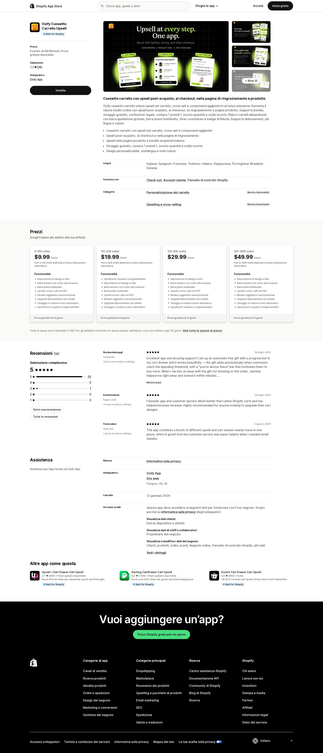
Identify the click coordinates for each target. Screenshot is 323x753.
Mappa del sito (163, 742)
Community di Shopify (204, 686)
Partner (247, 700)
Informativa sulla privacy (164, 461)
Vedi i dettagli (156, 553)
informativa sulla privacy (178, 512)
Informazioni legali (255, 715)
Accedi (258, 6)
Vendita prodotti (94, 686)
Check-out (154, 180)
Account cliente (174, 180)
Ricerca (194, 700)
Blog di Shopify (200, 693)
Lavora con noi (252, 678)
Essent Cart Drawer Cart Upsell (241, 572)
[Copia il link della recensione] (124, 352)
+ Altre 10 (251, 80)
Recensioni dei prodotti (152, 686)
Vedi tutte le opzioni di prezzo (202, 330)
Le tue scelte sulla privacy (197, 742)
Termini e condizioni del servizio (87, 742)
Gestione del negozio (98, 715)
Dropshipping (145, 671)
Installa (61, 90)
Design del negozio (96, 700)
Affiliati (247, 707)
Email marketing (147, 700)
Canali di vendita (95, 671)
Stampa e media (253, 693)
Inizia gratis (280, 6)
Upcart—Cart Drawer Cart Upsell (63, 572)
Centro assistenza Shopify (207, 671)
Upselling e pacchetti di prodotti (159, 693)
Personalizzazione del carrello (168, 192)
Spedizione (144, 715)
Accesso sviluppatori (45, 742)
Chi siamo (249, 671)
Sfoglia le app (205, 6)
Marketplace (145, 678)
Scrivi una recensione (47, 409)
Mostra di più (154, 382)
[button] (72, 579)
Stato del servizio (254, 722)
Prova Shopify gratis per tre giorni (161, 634)
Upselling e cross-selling (164, 204)
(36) (39, 67)
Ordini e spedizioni (96, 693)
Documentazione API (204, 678)
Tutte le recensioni (45, 416)
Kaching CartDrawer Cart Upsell (152, 572)
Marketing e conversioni (100, 707)
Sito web (153, 478)
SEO (139, 707)
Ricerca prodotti (94, 678)
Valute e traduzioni (149, 722)
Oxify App (36, 79)
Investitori (249, 686)
